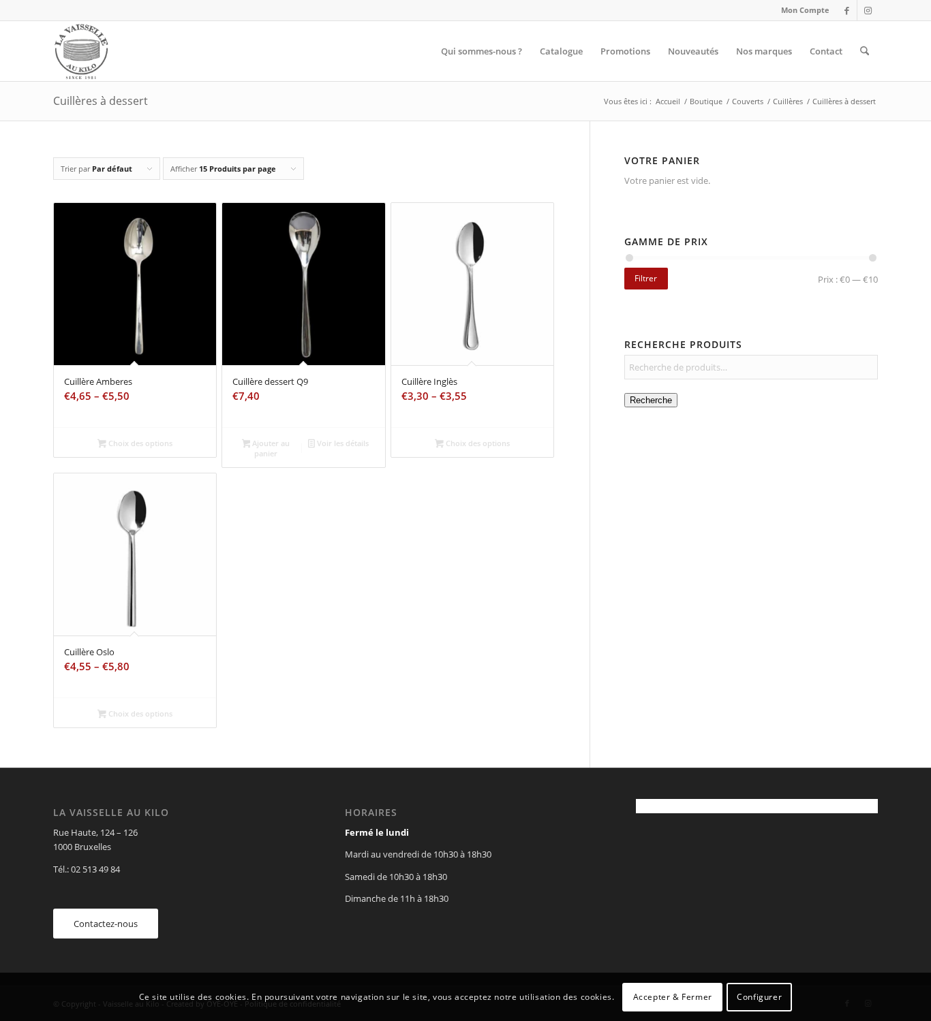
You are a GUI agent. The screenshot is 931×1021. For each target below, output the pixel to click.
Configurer (759, 997)
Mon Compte (805, 10)
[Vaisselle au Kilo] (81, 51)
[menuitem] (801, 10)
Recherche (651, 400)
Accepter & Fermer (672, 997)
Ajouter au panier (270, 448)
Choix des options (139, 443)
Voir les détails (342, 443)
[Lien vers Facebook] (847, 10)
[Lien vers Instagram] (867, 10)
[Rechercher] (864, 51)
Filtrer (646, 278)
